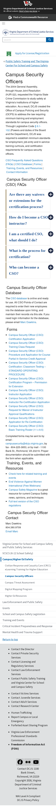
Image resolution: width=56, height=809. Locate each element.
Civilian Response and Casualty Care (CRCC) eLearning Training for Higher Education (28, 567)
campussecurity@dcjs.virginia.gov (24, 443)
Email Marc (12, 531)
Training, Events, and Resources (24, 168)
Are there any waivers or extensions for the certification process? (26, 200)
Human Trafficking (21, 712)
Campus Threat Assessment (20, 582)
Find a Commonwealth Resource (30, 17)
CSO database (19, 298)
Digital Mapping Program (18, 589)
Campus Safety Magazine (23, 489)
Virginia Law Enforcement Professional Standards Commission (25, 736)
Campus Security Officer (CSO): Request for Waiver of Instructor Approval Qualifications (26, 410)
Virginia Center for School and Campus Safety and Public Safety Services (27, 545)
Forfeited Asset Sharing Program (29, 725)
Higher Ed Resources (16, 595)
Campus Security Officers (19, 576)
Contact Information (17, 172)
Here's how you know (28, 11)
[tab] (28, 200)
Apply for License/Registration (32, 53)
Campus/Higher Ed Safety (17, 559)
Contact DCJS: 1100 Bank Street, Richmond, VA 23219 (28, 772)
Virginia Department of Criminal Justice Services (28, 8)
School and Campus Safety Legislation (23, 614)
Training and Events (13, 620)
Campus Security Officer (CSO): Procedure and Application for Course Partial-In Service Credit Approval (29, 354)
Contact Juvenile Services (25, 697)
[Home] (28, 32)
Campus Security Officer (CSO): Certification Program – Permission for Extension (28, 382)
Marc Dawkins (28, 322)
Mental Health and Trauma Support (22, 632)
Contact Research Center (25, 706)
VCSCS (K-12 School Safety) (17, 553)
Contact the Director (22, 649)
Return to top (10, 639)
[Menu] (3, 23)
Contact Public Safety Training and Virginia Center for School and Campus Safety (28, 683)
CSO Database (23, 164)
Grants (6, 608)
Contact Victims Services (25, 693)
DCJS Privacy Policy (28, 800)
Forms (37, 164)
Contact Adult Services (24, 702)
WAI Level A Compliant (28, 796)
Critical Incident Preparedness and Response (27, 626)
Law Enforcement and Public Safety (22, 602)
